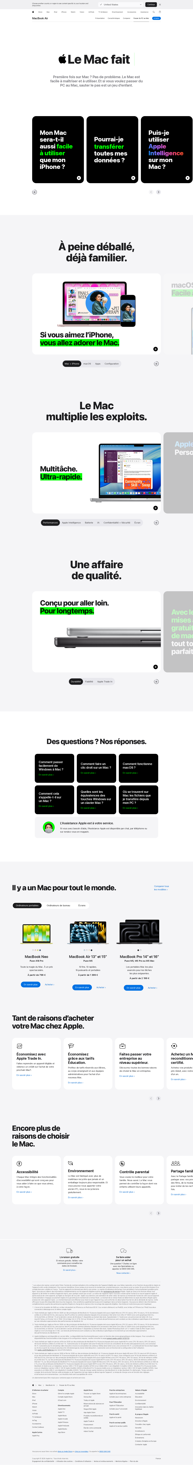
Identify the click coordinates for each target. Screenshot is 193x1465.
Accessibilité (139, 1394)
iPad (33, 1400)
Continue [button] (151, 5)
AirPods (35, 1414)
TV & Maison (36, 1417)
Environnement (140, 1400)
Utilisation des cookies (64, 1461)
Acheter (157, 18)
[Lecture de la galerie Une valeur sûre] (156, 681)
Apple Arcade (63, 1419)
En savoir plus (31, 984)
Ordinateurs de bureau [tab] (58, 905)
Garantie (138, 1428)
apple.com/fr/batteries (46, 1350)
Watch (34, 1407)
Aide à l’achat (88, 1431)
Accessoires (36, 1424)
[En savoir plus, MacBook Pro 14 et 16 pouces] (139, 931)
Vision (34, 1410)
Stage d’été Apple (90, 1409)
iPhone (34, 1404)
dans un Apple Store (65, 1451)
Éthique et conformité (142, 1434)
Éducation (138, 1397)
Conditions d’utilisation (83, 1461)
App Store (61, 1432)
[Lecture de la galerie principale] (34, 192)
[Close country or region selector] (160, 4)
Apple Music (62, 1416)
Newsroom (139, 1418)
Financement (88, 1425)
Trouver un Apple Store (92, 1394)
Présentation (100, 18)
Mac (33, 1397)
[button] (121, 4)
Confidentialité (140, 1404)
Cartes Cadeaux (38, 1427)
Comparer (126, 18)
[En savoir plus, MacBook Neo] (36, 934)
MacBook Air (40, 18)
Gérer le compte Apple (66, 1394)
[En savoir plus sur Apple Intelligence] (96, 472)
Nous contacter (122, 1273)
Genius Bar (88, 1397)
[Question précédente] (151, 192)
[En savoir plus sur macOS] (96, 314)
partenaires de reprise (112, 1291)
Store (34, 1394)
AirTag (34, 1420)
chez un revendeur (81, 1451)
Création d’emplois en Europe (145, 1441)
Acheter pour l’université (118, 1409)
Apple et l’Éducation (116, 1405)
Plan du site (134, 1461)
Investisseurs (140, 1431)
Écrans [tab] (81, 905)
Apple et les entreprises (117, 1394)
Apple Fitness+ (63, 1422)
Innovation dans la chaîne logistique (144, 1408)
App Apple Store (89, 1412)
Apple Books (62, 1429)
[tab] (72, 364)
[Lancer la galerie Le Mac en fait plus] (156, 522)
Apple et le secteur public (118, 1426)
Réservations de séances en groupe (94, 1405)
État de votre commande (92, 1428)
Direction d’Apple (141, 1421)
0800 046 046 (104, 1451)
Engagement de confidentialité (43, 1461)
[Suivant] (158, 1098)
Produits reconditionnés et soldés (93, 1417)
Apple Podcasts (63, 1426)
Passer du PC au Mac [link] (141, 18)
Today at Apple (89, 1400)
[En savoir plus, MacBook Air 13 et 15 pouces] (88, 932)
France (158, 1459)
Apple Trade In (89, 1421)
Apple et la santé (115, 1417)
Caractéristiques (114, 18)
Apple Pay (36, 1436)
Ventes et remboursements (103, 1461)
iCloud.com (62, 1400)
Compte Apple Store (65, 1397)
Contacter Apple (141, 1444)
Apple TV (61, 1412)
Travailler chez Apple (142, 1424)
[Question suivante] (158, 192)
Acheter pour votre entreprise (120, 1397)
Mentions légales (121, 1461)
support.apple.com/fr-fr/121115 (118, 1338)
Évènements (139, 1438)
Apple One (61, 1409)
